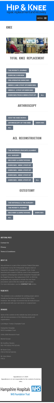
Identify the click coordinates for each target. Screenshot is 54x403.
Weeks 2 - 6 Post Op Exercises (20, 90)
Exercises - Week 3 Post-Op (19, 175)
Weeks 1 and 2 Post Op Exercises (22, 85)
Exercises (40, 123)
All (42, 95)
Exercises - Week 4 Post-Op (19, 180)
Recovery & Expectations (19, 160)
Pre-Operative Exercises (18, 80)
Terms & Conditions (8, 251)
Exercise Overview (16, 75)
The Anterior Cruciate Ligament (22, 150)
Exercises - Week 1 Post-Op (19, 165)
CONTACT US (26, 284)
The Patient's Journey (17, 70)
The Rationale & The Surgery (20, 203)
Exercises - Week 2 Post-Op (19, 170)
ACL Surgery (13, 155)
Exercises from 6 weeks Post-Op (22, 95)
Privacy (3, 247)
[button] (40, 18)
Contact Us (5, 243)
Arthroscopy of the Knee (19, 123)
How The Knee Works (17, 118)
